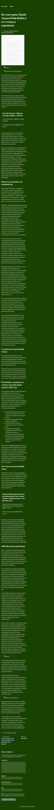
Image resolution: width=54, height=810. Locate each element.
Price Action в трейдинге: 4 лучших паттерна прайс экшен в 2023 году (14, 52)
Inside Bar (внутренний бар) (14, 59)
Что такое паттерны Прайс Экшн (14, 56)
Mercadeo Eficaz (30, 806)
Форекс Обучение (12, 733)
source (4, 127)
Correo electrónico (6, 782)
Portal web (4, 6)
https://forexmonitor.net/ (8, 521)
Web (2, 788)
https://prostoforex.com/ (10, 133)
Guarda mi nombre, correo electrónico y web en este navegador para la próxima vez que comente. (12, 795)
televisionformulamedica (7, 33)
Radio (11, 6)
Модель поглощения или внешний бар (13, 43)
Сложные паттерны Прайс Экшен (13, 47)
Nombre (3, 776)
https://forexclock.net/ (14, 75)
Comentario (4, 760)
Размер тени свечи (11, 61)
